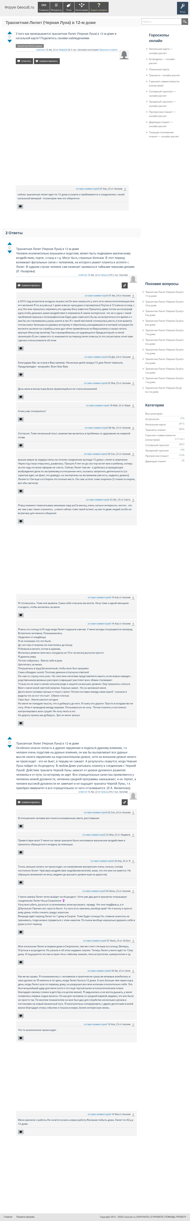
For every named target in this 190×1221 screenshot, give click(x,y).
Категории (82, 10)
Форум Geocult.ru (19, 7)
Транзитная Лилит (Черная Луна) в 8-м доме (164, 322)
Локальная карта (159, 69)
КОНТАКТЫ (143, 1217)
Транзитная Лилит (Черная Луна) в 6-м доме (164, 342)
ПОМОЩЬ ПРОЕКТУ (175, 1217)
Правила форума (25, 1217)
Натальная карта (155, 424)
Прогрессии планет (157, 455)
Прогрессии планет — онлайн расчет (162, 113)
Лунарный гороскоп (157, 450)
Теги (68, 10)
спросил (40, 50)
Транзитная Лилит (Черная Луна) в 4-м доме (164, 361)
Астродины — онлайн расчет (162, 61)
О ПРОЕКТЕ (157, 1217)
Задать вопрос (99, 10)
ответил (82, 275)
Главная (44, 10)
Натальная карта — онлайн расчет (161, 50)
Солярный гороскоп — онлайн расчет (162, 93)
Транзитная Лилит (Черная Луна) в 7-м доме (164, 332)
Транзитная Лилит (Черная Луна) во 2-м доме (163, 390)
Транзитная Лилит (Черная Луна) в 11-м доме (164, 294)
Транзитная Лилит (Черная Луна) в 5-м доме (164, 351)
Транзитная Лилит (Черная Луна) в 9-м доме (164, 313)
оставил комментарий (87, 189)
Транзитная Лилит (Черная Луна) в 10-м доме (164, 303)
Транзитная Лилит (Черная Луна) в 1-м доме (164, 380)
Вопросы (56, 10)
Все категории (153, 413)
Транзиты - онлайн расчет (164, 75)
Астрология (152, 419)
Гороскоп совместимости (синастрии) (164, 83)
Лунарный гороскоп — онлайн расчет (162, 103)
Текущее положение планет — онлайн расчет (164, 134)
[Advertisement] (72, 99)
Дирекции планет (155, 461)
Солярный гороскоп (157, 445)
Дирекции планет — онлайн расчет (161, 124)
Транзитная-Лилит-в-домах (29, 46)
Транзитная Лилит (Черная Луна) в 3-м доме (164, 370)
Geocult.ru (130, 1217)
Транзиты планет (108, 50)
